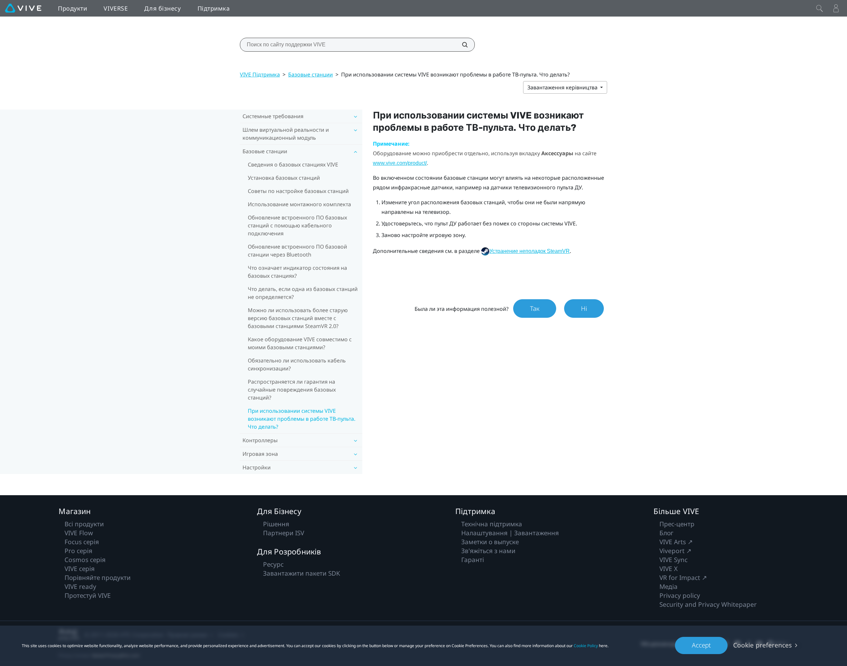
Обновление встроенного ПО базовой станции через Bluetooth (297, 250)
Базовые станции (310, 74)
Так (534, 308)
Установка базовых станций (284, 177)
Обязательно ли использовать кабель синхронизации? (297, 364)
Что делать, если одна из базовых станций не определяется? (303, 293)
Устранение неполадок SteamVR (529, 251)
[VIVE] (23, 8)
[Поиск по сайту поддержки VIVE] (461, 44)
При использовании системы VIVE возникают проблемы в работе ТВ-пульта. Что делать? (301, 418)
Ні (584, 308)
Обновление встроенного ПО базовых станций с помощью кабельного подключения (297, 225)
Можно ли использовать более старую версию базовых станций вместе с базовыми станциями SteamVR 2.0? (298, 318)
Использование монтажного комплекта (299, 204)
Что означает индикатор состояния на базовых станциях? (297, 271)
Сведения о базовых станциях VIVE (293, 164)
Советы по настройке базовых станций (298, 191)
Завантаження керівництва (563, 87)
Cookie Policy (586, 645)
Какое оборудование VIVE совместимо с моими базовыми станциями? (300, 343)
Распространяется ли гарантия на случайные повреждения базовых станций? (292, 389)
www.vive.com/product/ (400, 163)
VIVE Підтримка (260, 74)
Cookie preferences (762, 645)
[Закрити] (819, 8)
